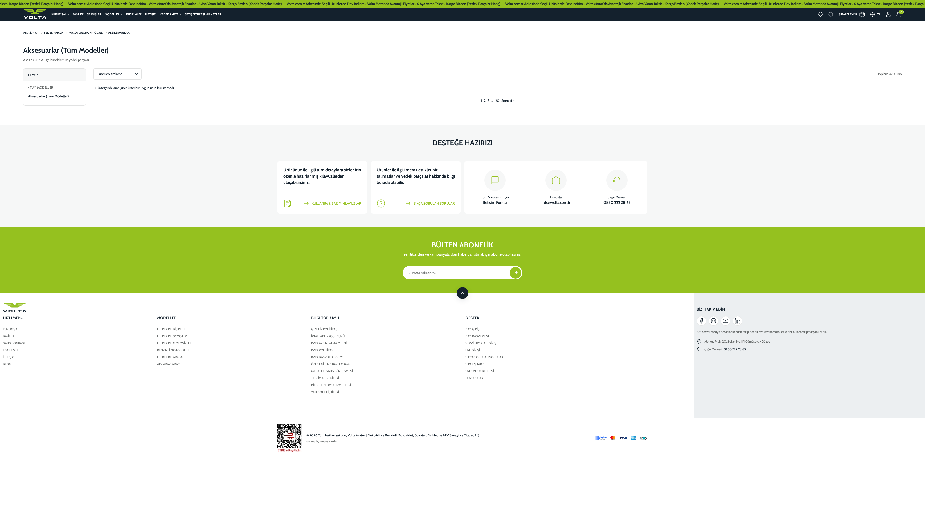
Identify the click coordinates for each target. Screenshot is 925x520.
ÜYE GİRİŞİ (472, 350)
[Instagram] (713, 321)
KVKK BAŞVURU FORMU (327, 357)
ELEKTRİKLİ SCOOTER (172, 336)
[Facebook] (701, 321)
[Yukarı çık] (462, 293)
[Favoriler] (820, 14)
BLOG (7, 364)
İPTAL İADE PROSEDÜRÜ (328, 336)
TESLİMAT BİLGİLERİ (325, 378)
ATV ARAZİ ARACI (168, 364)
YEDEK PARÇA (53, 32)
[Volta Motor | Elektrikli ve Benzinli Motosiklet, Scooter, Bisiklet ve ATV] (34, 14)
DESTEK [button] (472, 318)
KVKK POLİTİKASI (322, 350)
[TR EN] (879, 14)
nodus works (328, 441)
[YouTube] (725, 321)
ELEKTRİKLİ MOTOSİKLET (174, 343)
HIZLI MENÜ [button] (13, 318)
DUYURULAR (474, 378)
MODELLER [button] (167, 318)
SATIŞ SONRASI (14, 343)
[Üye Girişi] (888, 14)
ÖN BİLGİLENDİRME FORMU (330, 364)
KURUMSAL (11, 329)
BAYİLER (8, 336)
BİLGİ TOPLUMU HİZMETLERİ (331, 385)
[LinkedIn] (737, 321)
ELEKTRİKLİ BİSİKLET (171, 329)
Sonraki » (508, 100)
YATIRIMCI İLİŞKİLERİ (325, 392)
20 (497, 100)
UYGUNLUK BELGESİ (479, 371)
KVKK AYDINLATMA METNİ (329, 343)
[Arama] (831, 14)
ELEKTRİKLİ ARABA (170, 357)
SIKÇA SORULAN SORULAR (484, 357)
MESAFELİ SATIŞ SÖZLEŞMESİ (332, 371)
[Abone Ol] (515, 273)
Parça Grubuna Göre (85, 32)
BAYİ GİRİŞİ (472, 329)
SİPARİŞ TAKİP (474, 364)
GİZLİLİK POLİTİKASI (324, 329)
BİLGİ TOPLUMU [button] (325, 318)
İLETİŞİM (9, 357)
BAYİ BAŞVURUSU (477, 336)
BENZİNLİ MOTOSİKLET (173, 350)
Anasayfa (30, 32)
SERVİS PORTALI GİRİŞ (480, 343)
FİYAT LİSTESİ (12, 350)
